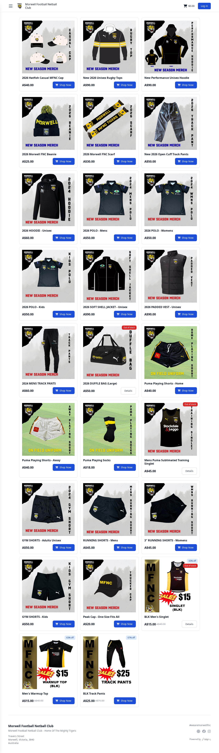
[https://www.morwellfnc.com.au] (198, 731)
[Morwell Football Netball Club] (19, 6)
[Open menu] (10, 6)
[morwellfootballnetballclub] (204, 731)
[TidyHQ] (206, 739)
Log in (204, 6)
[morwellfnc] (209, 731)
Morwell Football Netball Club (41, 6)
